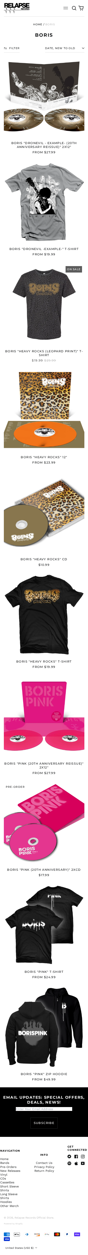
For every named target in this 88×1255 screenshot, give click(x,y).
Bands (4, 1163)
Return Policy (44, 1170)
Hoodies (6, 1202)
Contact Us (44, 1163)
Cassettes (7, 1182)
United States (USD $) (19, 1247)
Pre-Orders (8, 1167)
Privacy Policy (44, 1167)
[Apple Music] (76, 1163)
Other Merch (9, 1206)
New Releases (10, 1170)
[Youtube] (83, 1163)
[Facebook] (76, 1157)
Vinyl (3, 1174)
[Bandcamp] (69, 1157)
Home (38, 24)
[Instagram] (83, 1157)
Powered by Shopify (13, 1224)
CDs (3, 1178)
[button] (74, 8)
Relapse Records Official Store (34, 1217)
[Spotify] (69, 1163)
